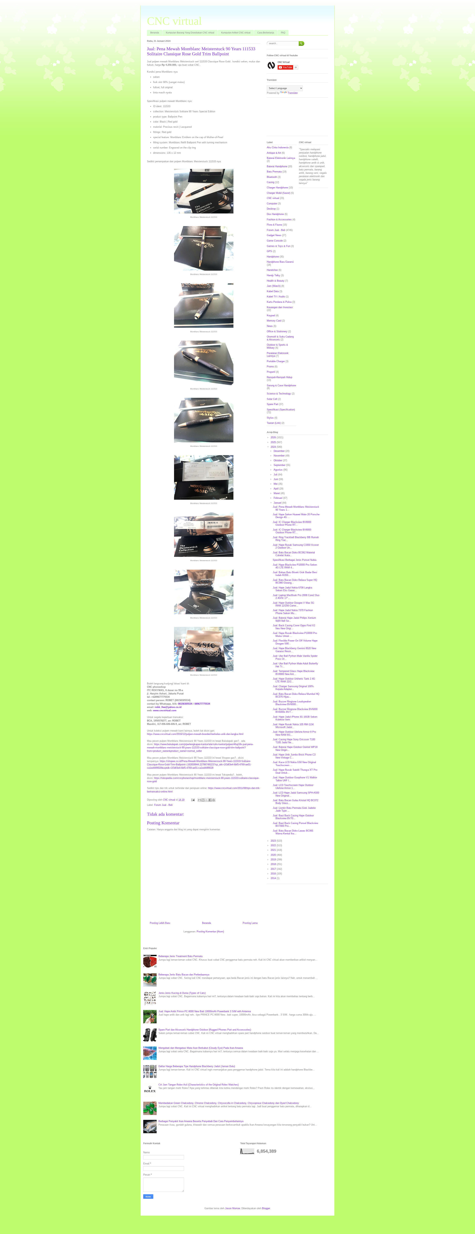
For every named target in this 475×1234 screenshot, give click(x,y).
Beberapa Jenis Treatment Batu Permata (180, 956)
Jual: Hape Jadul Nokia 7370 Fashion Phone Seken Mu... (293, 612)
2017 (274, 869)
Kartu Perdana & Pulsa (279, 302)
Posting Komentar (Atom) (210, 931)
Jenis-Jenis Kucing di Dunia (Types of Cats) (182, 993)
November (279, 455)
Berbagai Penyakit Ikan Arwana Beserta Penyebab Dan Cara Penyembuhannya (200, 1121)
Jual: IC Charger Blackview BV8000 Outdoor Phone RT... (292, 523)
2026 (274, 437)
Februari (278, 498)
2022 (274, 845)
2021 (274, 850)
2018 (274, 864)
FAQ (283, 32)
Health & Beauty (275, 280)
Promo (270, 366)
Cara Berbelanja (265, 32)
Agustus (278, 469)
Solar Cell (272, 399)
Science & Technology (279, 393)
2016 (274, 873)
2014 (274, 878)
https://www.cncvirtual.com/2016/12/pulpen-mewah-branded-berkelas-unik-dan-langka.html (195, 734)
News (270, 326)
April (276, 488)
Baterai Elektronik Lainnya (281, 158)
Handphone (273, 256)
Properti (271, 371)
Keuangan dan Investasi (280, 307)
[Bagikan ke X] (206, 800)
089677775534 (202, 703)
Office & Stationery (277, 331)
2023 (274, 840)
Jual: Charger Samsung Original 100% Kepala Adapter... (293, 688)
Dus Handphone (275, 214)
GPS (269, 251)
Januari (278, 502)
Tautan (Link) (274, 423)
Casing (270, 182)
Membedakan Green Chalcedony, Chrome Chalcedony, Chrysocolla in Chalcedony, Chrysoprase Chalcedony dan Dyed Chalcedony (228, 1103)
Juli (276, 474)
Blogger (266, 1208)
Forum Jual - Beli (163, 805)
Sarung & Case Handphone (281, 385)
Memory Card (274, 320)
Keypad (271, 315)
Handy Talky (273, 275)
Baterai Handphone (277, 166)
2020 (274, 854)
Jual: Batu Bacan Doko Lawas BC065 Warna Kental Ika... (293, 832)
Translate (293, 93)
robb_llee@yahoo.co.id (168, 707)
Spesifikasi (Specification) (281, 409)
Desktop (271, 208)
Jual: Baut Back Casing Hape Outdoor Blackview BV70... (293, 817)
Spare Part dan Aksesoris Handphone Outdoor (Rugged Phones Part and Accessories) (204, 1029)
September (280, 465)
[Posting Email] (192, 799)
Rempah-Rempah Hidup (279, 377)
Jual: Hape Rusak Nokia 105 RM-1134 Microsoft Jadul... (293, 726)
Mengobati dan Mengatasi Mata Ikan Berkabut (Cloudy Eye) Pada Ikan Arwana (200, 1048)
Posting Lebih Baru (160, 923)
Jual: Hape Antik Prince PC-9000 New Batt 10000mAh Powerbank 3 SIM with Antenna (204, 1011)
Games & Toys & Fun (278, 246)
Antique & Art (274, 152)
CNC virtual (174, 21)
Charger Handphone (277, 187)
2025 (274, 442)
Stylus (270, 417)
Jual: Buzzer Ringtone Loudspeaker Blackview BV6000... (292, 703)
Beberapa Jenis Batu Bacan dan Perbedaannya (183, 974)
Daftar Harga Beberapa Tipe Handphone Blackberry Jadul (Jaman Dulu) (196, 1066)
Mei (276, 483)
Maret (277, 493)
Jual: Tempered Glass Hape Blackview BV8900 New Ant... (293, 672)
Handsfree (272, 270)
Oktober (278, 460)
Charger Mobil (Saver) (278, 193)
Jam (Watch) (274, 286)
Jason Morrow (232, 1208)
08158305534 (185, 703)
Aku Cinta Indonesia (278, 147)
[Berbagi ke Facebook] (210, 800)
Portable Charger (276, 361)
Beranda (154, 32)
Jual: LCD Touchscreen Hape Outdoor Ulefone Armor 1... (293, 786)
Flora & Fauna (274, 224)
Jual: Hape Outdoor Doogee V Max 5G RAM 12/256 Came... (293, 604)
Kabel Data (273, 291)
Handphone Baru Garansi (280, 261)
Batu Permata (274, 171)
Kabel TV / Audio (276, 296)
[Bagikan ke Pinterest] (213, 800)
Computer (272, 203)
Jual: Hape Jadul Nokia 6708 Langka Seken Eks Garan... (292, 589)
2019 (274, 859)
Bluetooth (272, 177)
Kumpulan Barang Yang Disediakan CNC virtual (190, 32)
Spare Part (272, 404)
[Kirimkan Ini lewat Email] (199, 800)
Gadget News (274, 235)
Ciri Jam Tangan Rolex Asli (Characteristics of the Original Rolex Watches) (198, 1084)
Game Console (275, 240)
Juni (276, 479)
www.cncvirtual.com (164, 710)
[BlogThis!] (203, 800)
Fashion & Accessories (279, 219)
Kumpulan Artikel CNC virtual (235, 32)
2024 (274, 446)
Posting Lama (250, 923)
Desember (279, 451)
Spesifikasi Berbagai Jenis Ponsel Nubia (294, 560)
